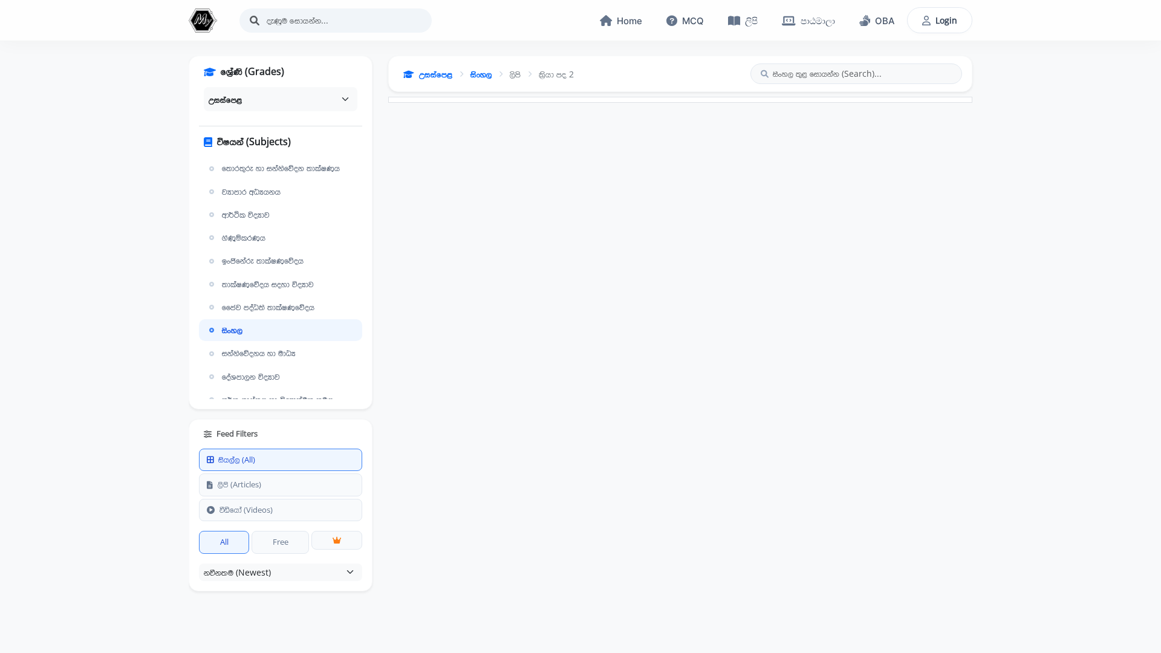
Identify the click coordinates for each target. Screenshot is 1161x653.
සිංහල (232, 330)
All (224, 541)
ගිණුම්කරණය (243, 237)
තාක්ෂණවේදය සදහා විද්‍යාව (268, 284)
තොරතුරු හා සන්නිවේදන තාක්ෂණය (281, 168)
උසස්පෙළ (435, 74)
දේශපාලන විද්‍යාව (251, 376)
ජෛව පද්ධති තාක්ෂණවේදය (268, 307)
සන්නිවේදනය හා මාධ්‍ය (259, 353)
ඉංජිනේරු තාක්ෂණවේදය (263, 260)
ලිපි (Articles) (239, 484)
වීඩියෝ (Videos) (246, 509)
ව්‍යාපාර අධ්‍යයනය (251, 191)
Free (280, 541)
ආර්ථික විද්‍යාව (246, 214)
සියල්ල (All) (236, 459)
